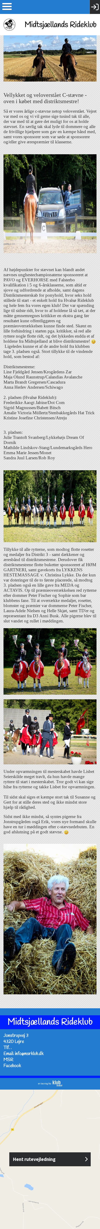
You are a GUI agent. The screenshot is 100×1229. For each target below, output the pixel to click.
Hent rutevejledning (34, 1159)
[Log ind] (95, 7)
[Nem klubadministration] (50, 1085)
